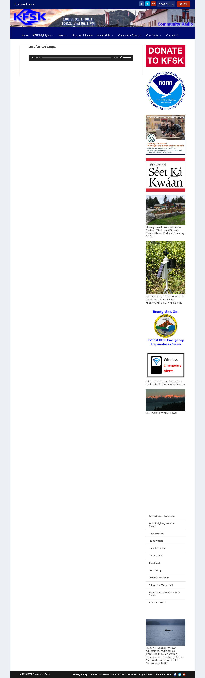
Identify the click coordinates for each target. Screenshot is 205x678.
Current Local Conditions (162, 516)
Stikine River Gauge (159, 577)
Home (25, 35)
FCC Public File (163, 674)
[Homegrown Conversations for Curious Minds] (166, 224)
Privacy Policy (80, 674)
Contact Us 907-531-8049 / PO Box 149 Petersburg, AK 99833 (122, 674)
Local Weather (156, 533)
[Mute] (120, 57)
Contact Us (172, 35)
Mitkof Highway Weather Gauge (162, 524)
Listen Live (23, 4)
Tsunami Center (157, 602)
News (62, 35)
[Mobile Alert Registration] (166, 378)
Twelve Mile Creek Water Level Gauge (164, 594)
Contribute (152, 35)
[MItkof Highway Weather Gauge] (166, 293)
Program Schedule (82, 35)
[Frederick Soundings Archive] (166, 644)
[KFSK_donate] (166, 65)
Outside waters (157, 548)
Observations (156, 555)
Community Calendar (130, 35)
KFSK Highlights (42, 35)
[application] (81, 58)
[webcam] (166, 410)
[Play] (32, 57)
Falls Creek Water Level (161, 585)
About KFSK (104, 35)
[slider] (127, 57)
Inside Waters (156, 540)
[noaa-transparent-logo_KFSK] (166, 109)
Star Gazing (155, 570)
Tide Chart (154, 562)
